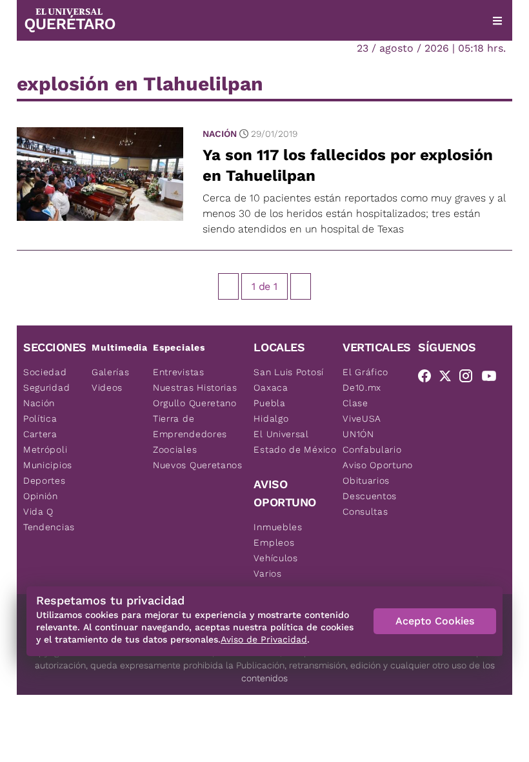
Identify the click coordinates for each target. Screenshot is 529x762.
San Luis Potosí (289, 372)
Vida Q (38, 511)
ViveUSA (362, 418)
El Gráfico (365, 372)
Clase (355, 403)
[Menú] (497, 21)
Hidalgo (271, 418)
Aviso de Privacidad (264, 639)
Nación (220, 134)
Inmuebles (278, 527)
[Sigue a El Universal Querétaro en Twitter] (449, 378)
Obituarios (366, 480)
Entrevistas (179, 372)
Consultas (365, 511)
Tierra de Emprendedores (190, 426)
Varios (267, 573)
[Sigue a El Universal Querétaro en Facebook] (428, 378)
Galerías (111, 372)
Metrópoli (45, 449)
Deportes (44, 480)
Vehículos (275, 558)
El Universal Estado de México (295, 442)
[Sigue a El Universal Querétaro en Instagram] (469, 378)
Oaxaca (271, 387)
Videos (107, 387)
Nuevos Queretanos (198, 465)
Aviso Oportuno (378, 465)
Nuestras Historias (195, 387)
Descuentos (370, 496)
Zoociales (175, 449)
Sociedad (45, 372)
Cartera (40, 434)
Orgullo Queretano (195, 403)
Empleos (274, 542)
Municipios (47, 465)
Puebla (269, 403)
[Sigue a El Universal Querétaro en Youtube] (493, 378)
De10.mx (362, 387)
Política (40, 418)
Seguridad (46, 387)
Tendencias (49, 527)
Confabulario (372, 449)
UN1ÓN (358, 434)
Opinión (40, 496)
